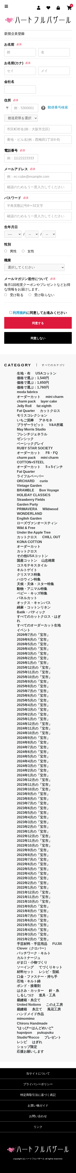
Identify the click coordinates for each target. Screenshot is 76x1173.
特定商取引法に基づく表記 (38, 1094)
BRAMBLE (25, 490)
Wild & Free (26, 528)
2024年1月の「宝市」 (33, 775)
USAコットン (45, 373)
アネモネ (45, 420)
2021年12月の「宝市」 (34, 892)
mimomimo (26, 1018)
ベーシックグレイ (30, 443)
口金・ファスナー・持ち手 (37, 976)
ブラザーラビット (30, 425)
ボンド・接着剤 (29, 986)
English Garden (29, 518)
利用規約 (19, 312)
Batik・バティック (31, 612)
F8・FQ (52, 453)
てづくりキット (50, 967)
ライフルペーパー (30, 476)
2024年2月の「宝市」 (33, 770)
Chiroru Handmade (32, 1023)
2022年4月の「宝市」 (33, 873)
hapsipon (24, 1032)
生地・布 (23, 373)
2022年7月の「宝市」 (33, 859)
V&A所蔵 (56, 425)
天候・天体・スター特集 (35, 584)
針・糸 (54, 990)
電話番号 (11, 150)
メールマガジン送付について (26, 279)
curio (44, 481)
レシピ (22, 1042)
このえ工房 (54, 1004)
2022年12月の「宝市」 (34, 836)
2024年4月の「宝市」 (33, 761)
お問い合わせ (38, 1116)
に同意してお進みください (40, 312)
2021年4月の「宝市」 (33, 929)
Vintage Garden (29, 485)
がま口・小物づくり (32, 962)
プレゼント (52, 1037)
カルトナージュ (29, 958)
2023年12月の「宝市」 (34, 780)
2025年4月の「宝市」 (33, 705)
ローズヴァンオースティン (37, 523)
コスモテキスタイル (32, 565)
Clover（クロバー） (32, 948)
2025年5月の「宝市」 (33, 700)
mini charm (54, 397)
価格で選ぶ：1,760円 (33, 387)
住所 (7, 100)
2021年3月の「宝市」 (33, 934)
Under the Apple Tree (34, 532)
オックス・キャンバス (34, 602)
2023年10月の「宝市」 (34, 789)
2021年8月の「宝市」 (33, 911)
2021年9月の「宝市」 (33, 906)
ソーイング (25, 967)
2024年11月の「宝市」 (34, 728)
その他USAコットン (32, 556)
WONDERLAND (29, 513)
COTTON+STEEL (30, 462)
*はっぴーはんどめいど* (35, 1028)
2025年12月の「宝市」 (34, 667)
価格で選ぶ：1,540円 (33, 378)
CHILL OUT (51, 537)
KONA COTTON (29, 542)
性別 (7, 244)
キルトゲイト (27, 570)
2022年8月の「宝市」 (33, 855)
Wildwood (50, 509)
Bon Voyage (49, 490)
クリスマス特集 (29, 574)
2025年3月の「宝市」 (33, 709)
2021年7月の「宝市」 (33, 915)
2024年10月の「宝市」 (34, 733)
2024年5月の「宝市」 (33, 756)
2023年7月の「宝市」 (33, 803)
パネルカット (27, 598)
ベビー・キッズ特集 (32, 593)
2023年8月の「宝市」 (33, 798)
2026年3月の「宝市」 (33, 653)
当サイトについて (38, 1073)
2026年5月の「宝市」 (33, 644)
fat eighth (44, 406)
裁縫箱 (22, 1009)
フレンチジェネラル (32, 434)
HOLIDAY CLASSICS (33, 495)
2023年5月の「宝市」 (33, 812)
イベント (23, 630)
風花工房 (54, 1009)
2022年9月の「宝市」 (33, 850)
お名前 (9, 44)
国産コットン (27, 560)
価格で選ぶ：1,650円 (33, 382)
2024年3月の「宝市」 (33, 766)
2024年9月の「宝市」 (33, 738)
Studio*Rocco (28, 1037)
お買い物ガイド (38, 1105)
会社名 (9, 81)
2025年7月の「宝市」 (33, 691)
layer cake (49, 401)
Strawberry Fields (31, 499)
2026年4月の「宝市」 (33, 648)
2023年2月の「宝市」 (33, 826)
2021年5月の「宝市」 (33, 925)
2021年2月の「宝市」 (33, 939)
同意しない (38, 338)
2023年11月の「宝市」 (34, 784)
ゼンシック (25, 439)
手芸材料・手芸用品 (32, 944)
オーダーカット (29, 397)
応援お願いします (30, 1051)
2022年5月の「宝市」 (33, 869)
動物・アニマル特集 (32, 588)
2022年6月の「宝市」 (33, 864)
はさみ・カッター (30, 990)
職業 (7, 260)
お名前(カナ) (13, 63)
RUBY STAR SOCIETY (35, 448)
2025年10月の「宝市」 (34, 677)
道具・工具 (47, 995)
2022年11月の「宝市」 (34, 840)
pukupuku (45, 1032)
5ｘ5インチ (54, 467)
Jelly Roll (24, 406)
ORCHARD (26, 481)
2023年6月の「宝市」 (33, 808)
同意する (38, 323)
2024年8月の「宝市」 (33, 742)
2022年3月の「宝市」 (33, 878)
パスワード (12, 198)
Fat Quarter (26, 411)
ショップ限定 (27, 1047)
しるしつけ (25, 995)
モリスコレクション (32, 415)
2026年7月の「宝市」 (33, 634)
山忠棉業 (48, 560)
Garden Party (27, 504)
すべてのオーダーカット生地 (39, 625)
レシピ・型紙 (49, 972)
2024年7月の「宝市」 (33, 747)
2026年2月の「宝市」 (33, 658)
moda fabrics (27, 392)
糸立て (37, 1009)
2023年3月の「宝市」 (33, 822)
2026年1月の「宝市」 (33, 662)
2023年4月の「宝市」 (33, 817)
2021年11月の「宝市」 (34, 897)
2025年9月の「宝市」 (33, 681)
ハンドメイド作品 (30, 1014)
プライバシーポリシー (38, 1084)
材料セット (25, 972)
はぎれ (37, 1042)
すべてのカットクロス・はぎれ (39, 618)
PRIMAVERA (27, 509)
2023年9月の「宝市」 (33, 794)
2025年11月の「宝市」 (34, 672)
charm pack (26, 401)
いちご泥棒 (25, 420)
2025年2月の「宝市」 (33, 714)
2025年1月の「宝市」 (33, 719)
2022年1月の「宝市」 (33, 887)
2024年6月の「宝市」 (33, 752)
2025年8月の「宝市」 (33, 686)
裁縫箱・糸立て (29, 1000)
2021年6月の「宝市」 (33, 920)
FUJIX (57, 944)
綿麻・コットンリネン (34, 607)
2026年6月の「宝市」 (33, 639)
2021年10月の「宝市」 (34, 901)
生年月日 (11, 227)
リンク (38, 1126)
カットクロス (50, 411)
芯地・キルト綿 (29, 981)
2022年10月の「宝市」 (34, 845)
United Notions (29, 1004)
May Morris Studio (31, 429)
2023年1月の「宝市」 (33, 831)
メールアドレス (16, 169)
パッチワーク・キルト (34, 953)
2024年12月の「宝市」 (34, 724)
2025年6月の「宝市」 (33, 695)
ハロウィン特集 (29, 579)
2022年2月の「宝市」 (33, 883)
